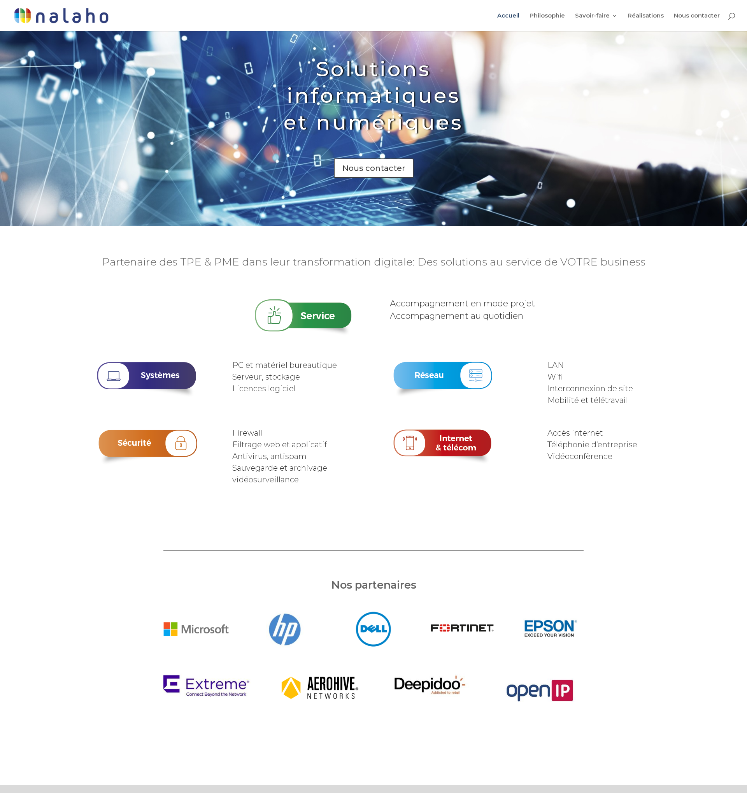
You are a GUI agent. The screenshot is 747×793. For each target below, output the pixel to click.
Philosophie (547, 16)
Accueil (508, 16)
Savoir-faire (592, 16)
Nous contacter (697, 16)
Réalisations (646, 16)
